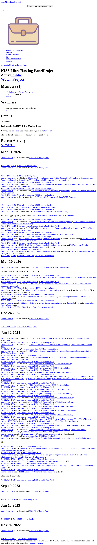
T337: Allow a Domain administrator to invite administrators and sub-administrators (44, 246)
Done (77, 303)
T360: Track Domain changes (59, 376)
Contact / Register (36, 543)
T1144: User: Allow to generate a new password (37, 465)
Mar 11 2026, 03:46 (8, 243)
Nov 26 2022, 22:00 (8, 539)
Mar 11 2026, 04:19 (8, 166)
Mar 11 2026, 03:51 (8, 182)
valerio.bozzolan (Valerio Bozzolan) (19, 92)
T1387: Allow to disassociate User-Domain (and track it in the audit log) (58, 184)
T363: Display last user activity (12, 353)
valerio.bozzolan (7, 158)
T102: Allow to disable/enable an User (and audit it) (48, 180)
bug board (48, 131)
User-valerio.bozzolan (25, 182)
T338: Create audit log (63, 364)
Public (16, 75)
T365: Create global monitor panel (44, 338)
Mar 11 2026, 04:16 (8, 176)
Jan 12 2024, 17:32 (8, 428)
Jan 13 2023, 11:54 (8, 519)
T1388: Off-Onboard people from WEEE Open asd (47, 178)
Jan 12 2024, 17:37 (8, 366)
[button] (5, 2)
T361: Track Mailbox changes (82, 376)
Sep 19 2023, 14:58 (8, 499)
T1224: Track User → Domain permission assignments (51, 222)
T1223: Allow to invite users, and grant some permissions (40, 303)
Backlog (65, 297)
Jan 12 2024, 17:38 (8, 342)
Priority (74, 297)
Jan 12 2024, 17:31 (8, 436)
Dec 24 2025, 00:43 (8, 327)
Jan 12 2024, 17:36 (8, 400)
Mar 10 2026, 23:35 (8, 294)
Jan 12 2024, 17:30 (8, 453)
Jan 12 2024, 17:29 (8, 470)
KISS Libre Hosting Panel (39, 158)
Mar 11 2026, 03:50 (8, 205)
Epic (19, 226)
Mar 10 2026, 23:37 (8, 282)
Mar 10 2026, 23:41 (8, 275)
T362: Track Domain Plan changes (42, 372)
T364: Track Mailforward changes (41, 364)
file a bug (15, 131)
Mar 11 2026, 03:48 (8, 220)
